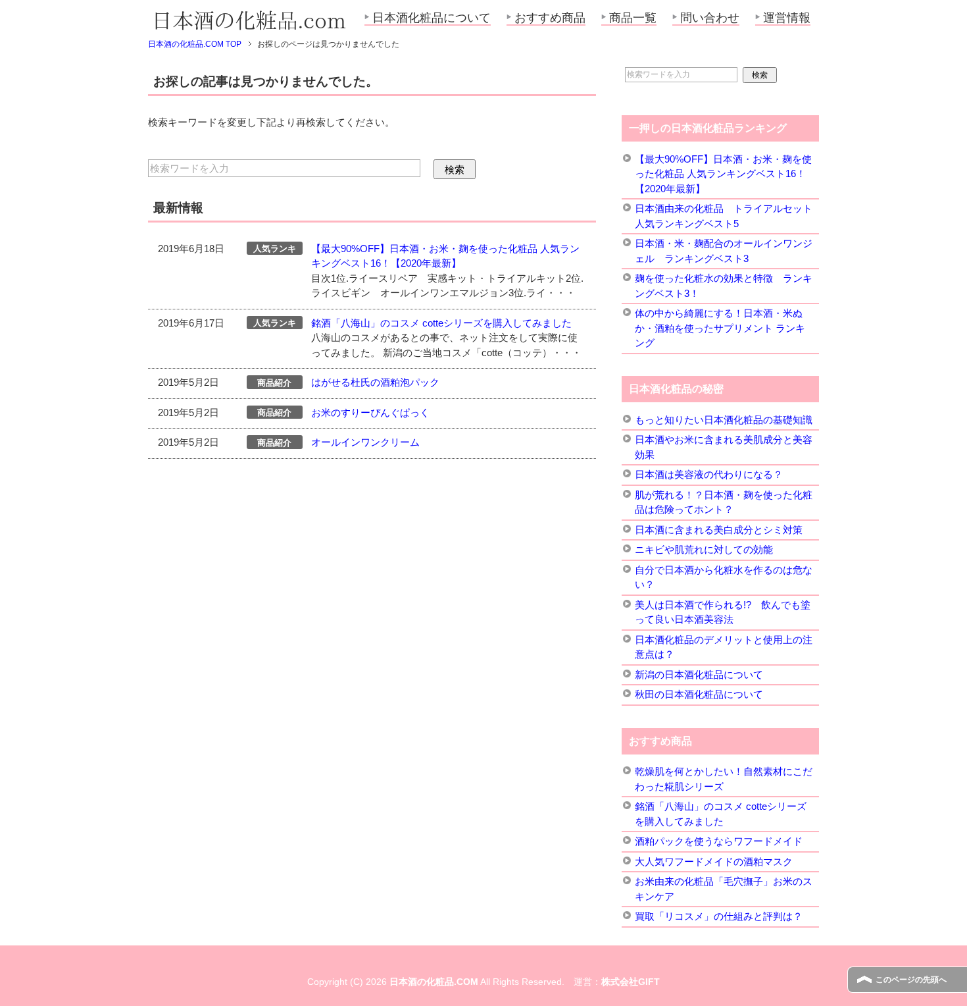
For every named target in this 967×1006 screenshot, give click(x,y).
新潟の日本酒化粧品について (699, 674)
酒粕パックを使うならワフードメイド (719, 841)
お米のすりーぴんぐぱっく (370, 412)
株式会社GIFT (630, 981)
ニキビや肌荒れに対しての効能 (704, 549)
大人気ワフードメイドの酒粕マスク (714, 861)
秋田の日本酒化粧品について (699, 694)
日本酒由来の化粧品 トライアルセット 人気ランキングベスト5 (723, 216)
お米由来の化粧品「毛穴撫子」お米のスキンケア (723, 889)
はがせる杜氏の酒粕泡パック (375, 382)
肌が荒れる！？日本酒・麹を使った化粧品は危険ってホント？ (723, 502)
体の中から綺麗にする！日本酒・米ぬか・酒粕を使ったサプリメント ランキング (720, 327)
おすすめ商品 (549, 17)
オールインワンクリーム (365, 442)
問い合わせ (709, 17)
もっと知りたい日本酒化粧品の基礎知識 (723, 419)
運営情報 (786, 17)
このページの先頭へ (911, 979)
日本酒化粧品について (431, 17)
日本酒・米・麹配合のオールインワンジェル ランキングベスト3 (723, 251)
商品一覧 (633, 17)
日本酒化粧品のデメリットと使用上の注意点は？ (723, 647)
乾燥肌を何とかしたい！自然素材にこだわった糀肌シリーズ (723, 779)
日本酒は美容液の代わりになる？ (709, 474)
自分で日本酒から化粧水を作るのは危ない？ (723, 577)
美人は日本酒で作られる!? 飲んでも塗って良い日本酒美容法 (722, 612)
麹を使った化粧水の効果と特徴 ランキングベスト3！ (723, 286)
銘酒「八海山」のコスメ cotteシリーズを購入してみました (441, 323)
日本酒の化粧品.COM (433, 981)
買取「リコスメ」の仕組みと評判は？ (719, 916)
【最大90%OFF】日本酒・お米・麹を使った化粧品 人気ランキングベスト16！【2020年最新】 (723, 173)
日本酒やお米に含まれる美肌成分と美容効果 (723, 447)
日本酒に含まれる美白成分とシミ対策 (719, 529)
